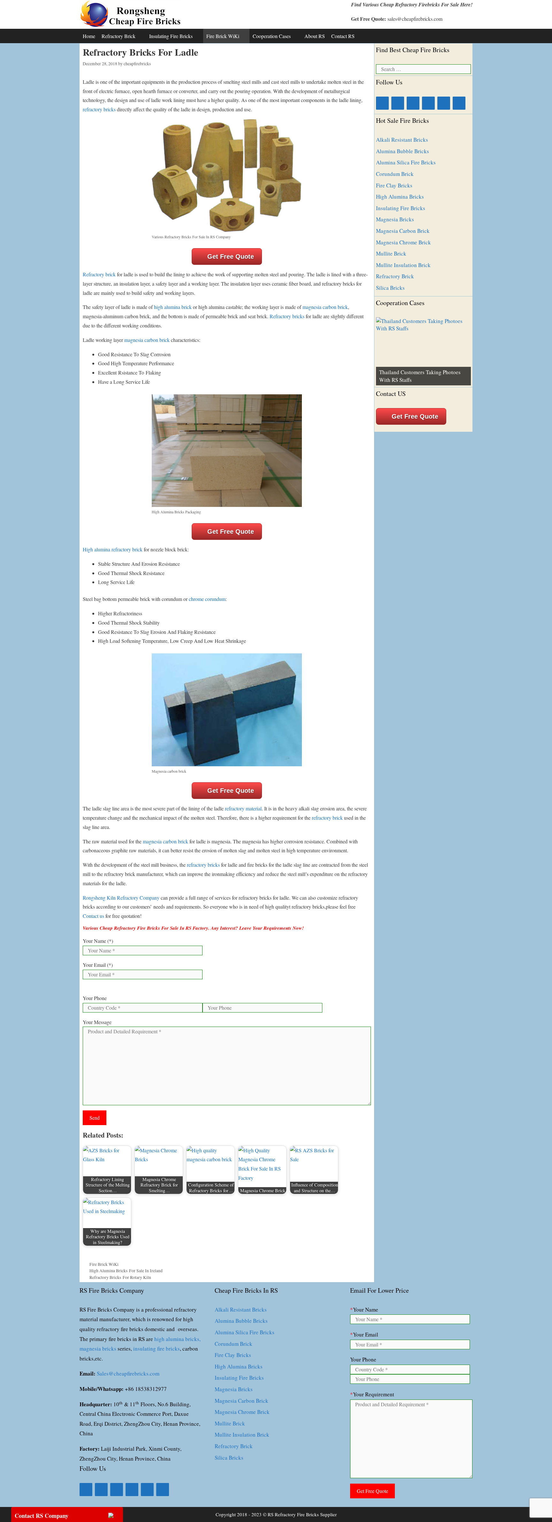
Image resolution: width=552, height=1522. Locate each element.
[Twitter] (413, 103)
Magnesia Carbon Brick (403, 230)
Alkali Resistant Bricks (402, 139)
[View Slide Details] (423, 351)
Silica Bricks (390, 287)
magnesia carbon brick (325, 307)
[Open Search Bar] (465, 36)
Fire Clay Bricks (394, 185)
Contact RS (343, 36)
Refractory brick (99, 274)
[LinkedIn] (397, 103)
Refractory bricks (287, 316)
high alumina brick (173, 307)
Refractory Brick (118, 36)
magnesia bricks (98, 1348)
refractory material (243, 808)
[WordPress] (459, 103)
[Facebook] (382, 103)
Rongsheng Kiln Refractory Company (121, 897)
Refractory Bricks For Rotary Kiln (120, 1277)
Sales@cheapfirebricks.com (128, 1373)
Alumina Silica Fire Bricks (406, 162)
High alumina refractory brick (112, 549)
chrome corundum (207, 598)
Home (89, 36)
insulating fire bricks (156, 1348)
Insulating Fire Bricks (171, 36)
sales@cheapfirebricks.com (414, 18)
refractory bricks (99, 109)
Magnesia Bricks (395, 219)
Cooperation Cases (272, 36)
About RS (314, 36)
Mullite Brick (391, 253)
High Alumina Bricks (400, 196)
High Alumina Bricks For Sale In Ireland (126, 1271)
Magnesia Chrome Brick (403, 242)
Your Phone (95, 998)
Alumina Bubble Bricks (402, 151)
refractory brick (326, 817)
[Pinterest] (443, 103)
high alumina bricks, (177, 1339)
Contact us (93, 915)
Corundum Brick (395, 173)
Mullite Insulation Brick (403, 265)
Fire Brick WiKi (222, 36)
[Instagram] (428, 103)
